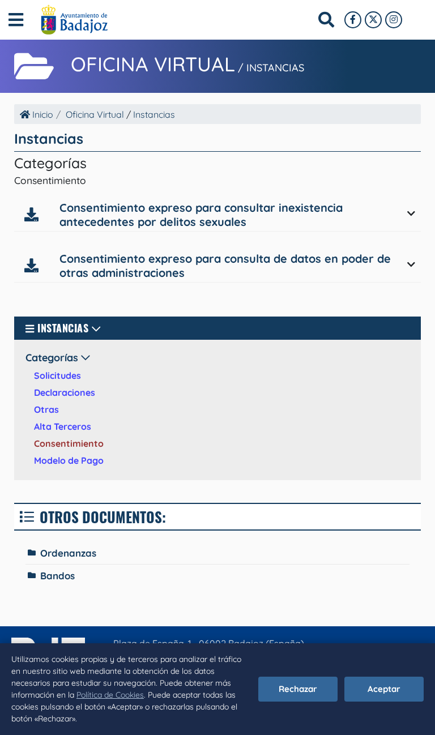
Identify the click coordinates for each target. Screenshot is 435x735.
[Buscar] (326, 20)
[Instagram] (393, 19)
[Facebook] (352, 19)
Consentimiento (69, 443)
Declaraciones (64, 392)
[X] (373, 19)
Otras (46, 409)
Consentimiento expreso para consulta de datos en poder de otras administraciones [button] (225, 265)
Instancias (275, 67)
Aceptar (384, 688)
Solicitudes (57, 375)
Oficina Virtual (153, 64)
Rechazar (298, 688)
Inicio (41, 114)
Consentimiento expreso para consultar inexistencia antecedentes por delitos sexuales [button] (201, 214)
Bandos (57, 576)
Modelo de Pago (69, 460)
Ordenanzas (68, 553)
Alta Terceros (62, 426)
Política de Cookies (110, 695)
